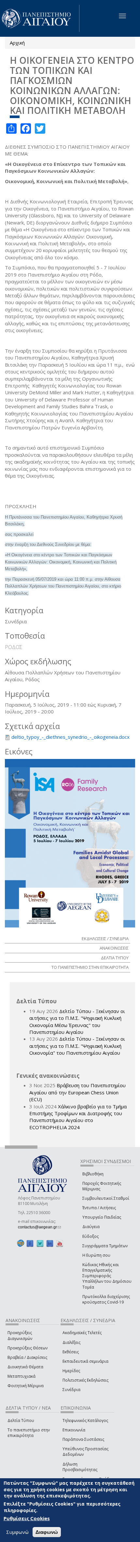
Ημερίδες (71, 1370)
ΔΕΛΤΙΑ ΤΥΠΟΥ (115, 958)
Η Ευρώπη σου (96, 1255)
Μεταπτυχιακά (21, 1376)
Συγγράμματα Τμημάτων (105, 1246)
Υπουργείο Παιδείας (101, 1217)
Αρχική (17, 42)
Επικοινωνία (74, 1430)
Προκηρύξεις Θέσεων (27, 1348)
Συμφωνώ (17, 1532)
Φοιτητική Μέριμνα (25, 1385)
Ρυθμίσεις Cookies (27, 1518)
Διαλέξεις (71, 1342)
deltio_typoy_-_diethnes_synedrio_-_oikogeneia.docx (70, 737)
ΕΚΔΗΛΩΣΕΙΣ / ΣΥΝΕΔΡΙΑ (105, 938)
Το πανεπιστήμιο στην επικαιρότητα (28, 1432)
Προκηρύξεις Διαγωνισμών (19, 1335)
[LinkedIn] (49, 1243)
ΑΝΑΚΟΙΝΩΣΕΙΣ (114, 948)
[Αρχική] (39, 18)
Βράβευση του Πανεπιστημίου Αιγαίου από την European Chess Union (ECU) (77, 1092)
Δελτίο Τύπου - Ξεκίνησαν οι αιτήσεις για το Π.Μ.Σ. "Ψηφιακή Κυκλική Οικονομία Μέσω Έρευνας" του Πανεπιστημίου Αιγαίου (77, 1021)
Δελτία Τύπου (20, 1420)
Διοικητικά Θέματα (25, 1367)
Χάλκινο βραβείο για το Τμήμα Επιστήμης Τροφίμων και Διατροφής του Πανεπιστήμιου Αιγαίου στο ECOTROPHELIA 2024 (78, 1116)
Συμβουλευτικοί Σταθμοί (105, 1198)
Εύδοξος (90, 1236)
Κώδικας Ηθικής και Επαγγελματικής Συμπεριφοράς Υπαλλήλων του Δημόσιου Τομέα (107, 1276)
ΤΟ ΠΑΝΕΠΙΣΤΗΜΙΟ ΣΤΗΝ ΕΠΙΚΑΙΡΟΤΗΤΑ (90, 967)
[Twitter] (40, 1243)
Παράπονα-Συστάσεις (83, 1439)
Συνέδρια (71, 1389)
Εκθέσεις (71, 1352)
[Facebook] (30, 1243)
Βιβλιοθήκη (93, 1174)
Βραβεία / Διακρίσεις (27, 1357)
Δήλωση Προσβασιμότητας (80, 1466)
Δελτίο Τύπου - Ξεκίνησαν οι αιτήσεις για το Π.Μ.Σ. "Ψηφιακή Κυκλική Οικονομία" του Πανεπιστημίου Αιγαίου (77, 1045)
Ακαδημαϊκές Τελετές (82, 1332)
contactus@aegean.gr (39, 1227)
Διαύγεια (91, 1226)
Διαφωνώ (46, 1532)
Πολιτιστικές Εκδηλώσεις (85, 1380)
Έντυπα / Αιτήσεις (99, 1208)
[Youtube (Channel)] (59, 1243)
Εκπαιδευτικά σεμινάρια (85, 1361)
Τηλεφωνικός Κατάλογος (85, 1420)
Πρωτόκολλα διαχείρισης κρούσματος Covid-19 (106, 1299)
